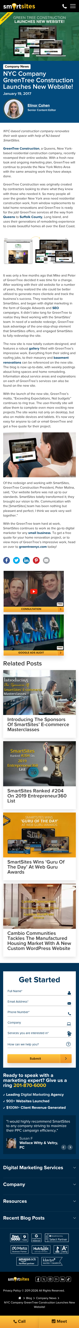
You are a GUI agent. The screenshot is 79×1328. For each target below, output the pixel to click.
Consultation (31, 609)
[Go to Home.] (20, 1296)
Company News (17, 66)
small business (39, 533)
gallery (34, 348)
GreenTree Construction (21, 148)
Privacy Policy (12, 1288)
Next (70, 1144)
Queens (9, 217)
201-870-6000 (64, 6)
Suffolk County (31, 217)
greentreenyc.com (33, 547)
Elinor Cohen (39, 105)
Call (21, 1321)
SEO (55, 308)
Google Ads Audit (31, 652)
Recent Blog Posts (24, 1215)
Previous (63, 1144)
